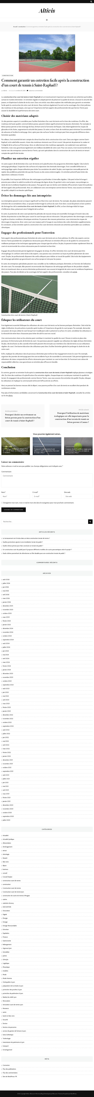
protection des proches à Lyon (12, 989)
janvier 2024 (7, 670)
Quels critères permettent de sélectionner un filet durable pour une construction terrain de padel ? (34, 553)
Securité (5, 1020)
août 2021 (6, 775)
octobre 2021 (7, 767)
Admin (5, 90)
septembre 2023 (8, 685)
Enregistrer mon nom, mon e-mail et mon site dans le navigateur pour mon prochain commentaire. (38, 503)
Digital (5, 914)
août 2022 (6, 730)
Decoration (6, 911)
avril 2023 (6, 700)
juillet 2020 (6, 820)
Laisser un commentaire (36, 90)
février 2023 (7, 707)
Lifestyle (5, 959)
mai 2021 (5, 786)
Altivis (47, 10)
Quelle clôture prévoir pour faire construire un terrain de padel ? (23, 546)
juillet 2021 (6, 779)
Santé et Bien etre (9, 1016)
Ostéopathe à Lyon (9, 982)
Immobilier (6, 952)
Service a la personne (9, 1027)
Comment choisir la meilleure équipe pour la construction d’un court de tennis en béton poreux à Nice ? (78, 451)
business (5, 869)
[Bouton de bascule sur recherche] (91, 1)
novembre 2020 (8, 809)
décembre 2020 (8, 805)
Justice (5, 956)
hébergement (7, 944)
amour (5, 850)
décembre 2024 (8, 628)
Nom (3, 492)
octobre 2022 (7, 722)
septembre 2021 (8, 771)
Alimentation (7, 843)
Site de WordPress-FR (10, 1076)
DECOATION (7, 907)
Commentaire (6, 472)
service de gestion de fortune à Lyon (14, 1031)
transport (6, 1046)
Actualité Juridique (8, 839)
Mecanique (6, 967)
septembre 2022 (8, 726)
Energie (5, 922)
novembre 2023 (8, 677)
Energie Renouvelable (10, 926)
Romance (6, 1008)
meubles (5, 971)
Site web (67, 492)
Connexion (6, 1065)
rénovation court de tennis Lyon (13, 1005)
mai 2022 (6, 741)
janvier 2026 (7, 602)
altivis (10, 396)
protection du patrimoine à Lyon (13, 993)
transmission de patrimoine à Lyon (13, 1042)
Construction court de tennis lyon (13, 892)
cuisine (5, 899)
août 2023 (6, 688)
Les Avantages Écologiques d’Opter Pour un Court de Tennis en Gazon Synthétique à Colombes (15, 450)
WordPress (73, 1094)
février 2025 (7, 621)
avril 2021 (6, 790)
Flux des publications (9, 1069)
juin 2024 (6, 651)
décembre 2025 (8, 606)
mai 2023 (6, 696)
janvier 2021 (6, 801)
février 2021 (6, 797)
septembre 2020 (8, 816)
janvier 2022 (7, 756)
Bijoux (5, 865)
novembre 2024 (8, 632)
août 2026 (6, 579)
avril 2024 (6, 658)
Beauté (5, 858)
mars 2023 (6, 703)
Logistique (6, 963)
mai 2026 (6, 591)
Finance (5, 937)
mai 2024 (6, 655)
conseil (5, 873)
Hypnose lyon (7, 948)
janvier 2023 (7, 711)
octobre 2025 (7, 613)
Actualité (5, 835)
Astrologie (6, 854)
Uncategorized (7, 1050)
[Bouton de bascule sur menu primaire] (47, 20)
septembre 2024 (8, 640)
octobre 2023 (7, 681)
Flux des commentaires (10, 1073)
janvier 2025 (7, 625)
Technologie (6, 1038)
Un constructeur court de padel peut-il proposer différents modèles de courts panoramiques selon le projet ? (37, 549)
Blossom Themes (58, 1094)
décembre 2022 (8, 715)
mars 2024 (6, 662)
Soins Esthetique (8, 1035)
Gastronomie (7, 941)
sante (4, 1012)
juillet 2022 (6, 734)
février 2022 (7, 752)
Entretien (6, 929)
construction (7, 75)
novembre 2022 (8, 718)
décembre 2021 (8, 760)
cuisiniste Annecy (8, 903)
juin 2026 (6, 587)
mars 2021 (6, 794)
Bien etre (6, 862)
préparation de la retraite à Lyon (13, 986)
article (75, 272)
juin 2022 (6, 737)
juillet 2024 (6, 647)
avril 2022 (6, 745)
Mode (4, 974)
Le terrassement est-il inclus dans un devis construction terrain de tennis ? (26, 538)
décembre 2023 (8, 673)
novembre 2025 (8, 609)
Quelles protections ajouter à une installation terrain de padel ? (23, 542)
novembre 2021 (8, 764)
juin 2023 (6, 692)
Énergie (5, 918)
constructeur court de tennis (12, 880)
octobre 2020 (7, 812)
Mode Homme (7, 978)
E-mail (35, 492)
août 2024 (6, 643)
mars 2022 (6, 749)
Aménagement (7, 847)
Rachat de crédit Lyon (9, 997)
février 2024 (7, 666)
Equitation (6, 933)
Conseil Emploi (7, 877)
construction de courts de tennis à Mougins (16, 896)
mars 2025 (6, 617)
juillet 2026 (6, 583)
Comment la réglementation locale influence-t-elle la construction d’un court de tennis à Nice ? (46, 451)
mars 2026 (6, 598)
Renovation (6, 1001)
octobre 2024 (7, 636)
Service (5, 1023)
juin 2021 (5, 782)
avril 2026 (6, 594)
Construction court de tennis (12, 888)
